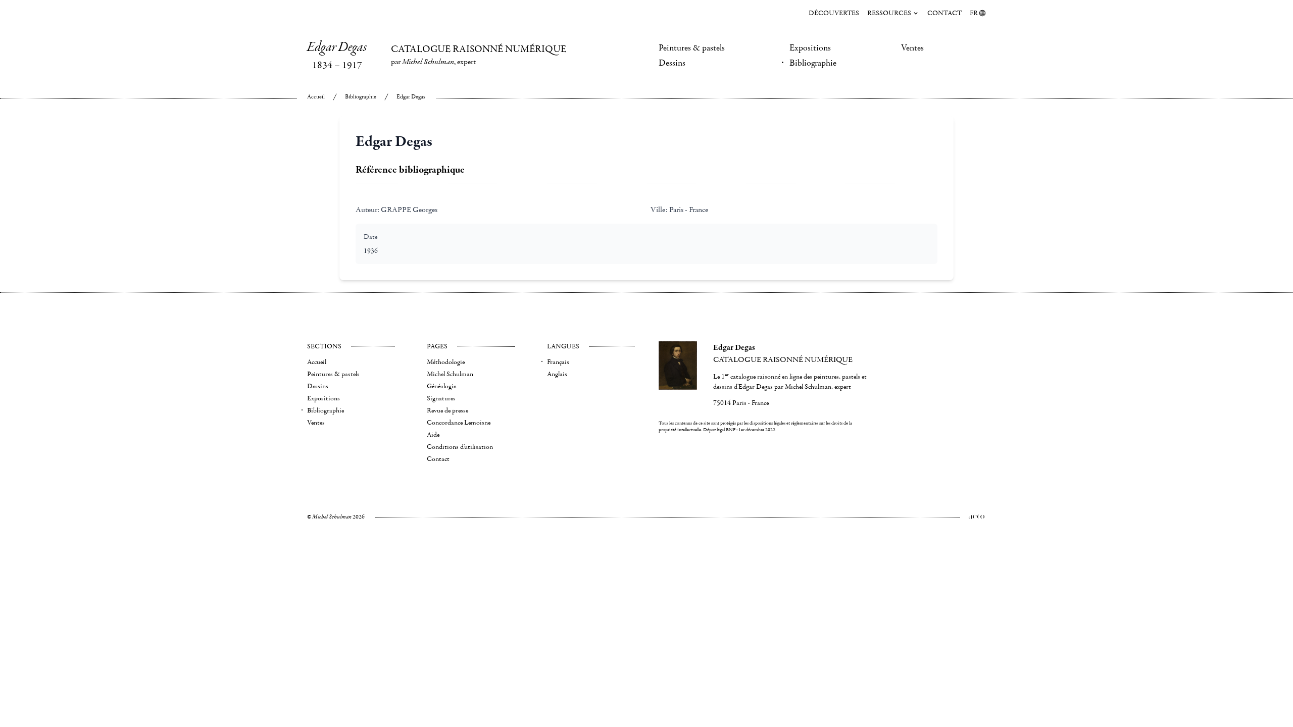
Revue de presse (447, 410)
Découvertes (834, 13)
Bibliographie (812, 63)
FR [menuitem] (974, 13)
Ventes (912, 48)
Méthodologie (446, 362)
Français (558, 362)
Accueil (316, 96)
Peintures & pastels (692, 48)
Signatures (441, 398)
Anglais (557, 374)
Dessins (672, 63)
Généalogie (441, 386)
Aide (433, 434)
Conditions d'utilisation (460, 446)
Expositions (810, 48)
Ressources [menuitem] (889, 13)
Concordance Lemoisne (458, 422)
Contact (944, 13)
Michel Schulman (450, 374)
